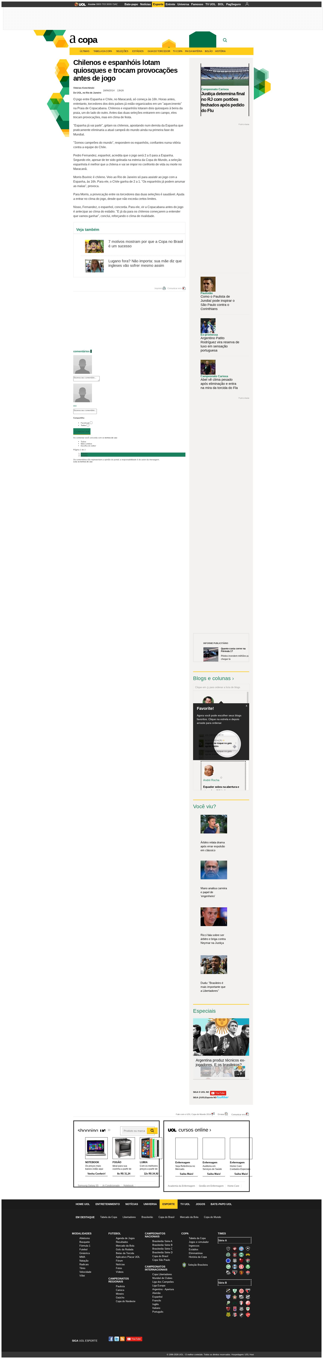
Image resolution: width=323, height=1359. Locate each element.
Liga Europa (158, 1285)
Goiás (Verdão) (228, 1267)
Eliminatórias (196, 1253)
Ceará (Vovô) (248, 1297)
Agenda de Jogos (125, 1238)
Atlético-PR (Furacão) (235, 1249)
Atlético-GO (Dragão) (248, 1291)
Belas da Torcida (125, 1253)
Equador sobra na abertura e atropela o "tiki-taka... (221, 788)
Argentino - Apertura (163, 1289)
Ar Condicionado (111, 1185)
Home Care (233, 1186)
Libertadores (129, 1217)
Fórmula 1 (84, 1245)
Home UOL (83, 1204)
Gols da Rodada (124, 1249)
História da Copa (198, 1257)
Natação (83, 1260)
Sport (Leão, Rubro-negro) (241, 1273)
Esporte (158, 4)
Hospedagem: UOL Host (242, 1354)
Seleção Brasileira (198, 1264)
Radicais (84, 1264)
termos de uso (111, 438)
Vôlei (82, 1275)
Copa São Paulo (161, 1260)
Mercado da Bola (189, 1217)
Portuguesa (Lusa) (248, 1309)
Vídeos (120, 1272)
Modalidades (81, 1233)
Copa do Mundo (212, 1217)
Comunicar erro (174, 288)
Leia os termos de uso (83, 462)
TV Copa (177, 51)
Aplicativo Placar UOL (128, 1257)
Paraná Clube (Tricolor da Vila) (235, 1309)
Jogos (200, 1204)
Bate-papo (131, 4)
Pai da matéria (193, 51)
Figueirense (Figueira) (235, 1261)
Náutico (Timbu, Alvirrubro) (248, 1303)
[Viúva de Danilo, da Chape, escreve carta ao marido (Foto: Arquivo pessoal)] (228, 1076)
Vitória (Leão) (248, 1273)
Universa (183, 4)
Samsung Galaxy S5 (88, 1185)
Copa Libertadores (162, 1274)
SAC (115, 4)
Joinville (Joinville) (241, 1303)
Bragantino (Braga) (241, 1297)
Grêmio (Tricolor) (235, 1267)
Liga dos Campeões (163, 1281)
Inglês (155, 1304)
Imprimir (158, 288)
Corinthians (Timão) (235, 1255)
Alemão (156, 1293)
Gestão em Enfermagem (211, 1186)
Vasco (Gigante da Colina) (241, 1315)
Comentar (81, 431)
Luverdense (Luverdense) (228, 1303)
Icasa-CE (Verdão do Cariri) (235, 1303)
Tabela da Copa (102, 51)
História (220, 51)
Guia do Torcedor (159, 51)
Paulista (120, 1286)
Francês (156, 1300)
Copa (87, 39)
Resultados (122, 1242)
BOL (221, 4)
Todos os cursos (237, 1128)
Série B (222, 1282)
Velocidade (85, 1272)
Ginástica (84, 1253)
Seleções (122, 51)
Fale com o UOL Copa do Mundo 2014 (193, 1114)
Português (157, 1311)
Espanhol (157, 1296)
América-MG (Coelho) (235, 1291)
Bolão (209, 51)
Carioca (120, 1290)
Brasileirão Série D (162, 1252)
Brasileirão (147, 1217)
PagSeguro (233, 4)
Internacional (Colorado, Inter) (241, 1267)
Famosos (197, 4)
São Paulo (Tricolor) (235, 1273)
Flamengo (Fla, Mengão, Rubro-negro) (241, 1261)
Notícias (145, 4)
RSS (122, 1339)
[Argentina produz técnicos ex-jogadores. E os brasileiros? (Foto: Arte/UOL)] (239, 1076)
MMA (82, 1257)
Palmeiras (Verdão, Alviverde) (248, 1267)
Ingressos (194, 1245)
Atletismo (84, 1238)
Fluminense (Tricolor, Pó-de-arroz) (248, 1261)
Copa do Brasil (166, 1217)
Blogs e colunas (212, 678)
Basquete (84, 1242)
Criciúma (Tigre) (248, 1255)
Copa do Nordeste (125, 1301)
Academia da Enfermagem (181, 1186)
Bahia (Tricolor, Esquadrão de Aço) (241, 1249)
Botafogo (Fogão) (248, 1249)
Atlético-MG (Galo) (228, 1249)
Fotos (119, 1268)
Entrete (170, 4)
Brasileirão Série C (162, 1248)
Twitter (83, 425)
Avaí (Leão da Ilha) (228, 1297)
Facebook (85, 423)
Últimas (84, 51)
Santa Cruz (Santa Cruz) (235, 1315)
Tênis (82, 1268)
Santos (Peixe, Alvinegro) (228, 1273)
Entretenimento (108, 1204)
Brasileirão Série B (162, 1245)
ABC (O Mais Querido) (228, 1291)
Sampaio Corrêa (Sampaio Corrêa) (228, 1315)
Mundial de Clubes (162, 1278)
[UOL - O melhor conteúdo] (79, 5)
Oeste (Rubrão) (228, 1309)
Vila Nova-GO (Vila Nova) (248, 1315)
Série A (222, 1240)
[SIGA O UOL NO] (218, 1095)
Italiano (156, 1308)
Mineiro (120, 1293)
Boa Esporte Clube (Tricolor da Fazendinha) (235, 1297)
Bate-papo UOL (221, 1204)
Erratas (221, 1114)
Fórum (119, 1260)
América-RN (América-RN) (241, 1291)
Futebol (83, 1249)
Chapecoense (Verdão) (228, 1255)
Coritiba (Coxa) (241, 1255)
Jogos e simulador (199, 1242)
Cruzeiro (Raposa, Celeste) (228, 1261)
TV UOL (210, 4)
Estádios (138, 51)
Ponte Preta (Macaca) (241, 1309)
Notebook (128, 1185)
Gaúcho (120, 1297)
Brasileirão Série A (162, 1241)
